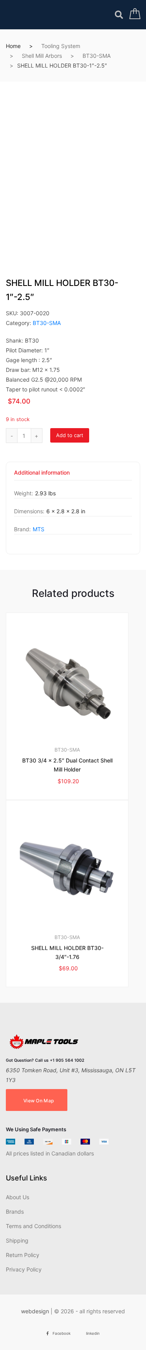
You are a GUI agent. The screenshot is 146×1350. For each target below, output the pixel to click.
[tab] (42, 475)
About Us (17, 1197)
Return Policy (22, 1255)
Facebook (61, 1333)
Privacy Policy (24, 1269)
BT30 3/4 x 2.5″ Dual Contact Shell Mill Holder (67, 765)
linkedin (93, 1333)
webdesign (35, 1311)
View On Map (38, 1101)
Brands (15, 1211)
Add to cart (69, 435)
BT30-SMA (97, 55)
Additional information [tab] (42, 473)
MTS (38, 529)
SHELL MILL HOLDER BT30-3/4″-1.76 (67, 952)
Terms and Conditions (33, 1226)
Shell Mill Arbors (42, 55)
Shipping (17, 1240)
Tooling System (60, 46)
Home (13, 46)
